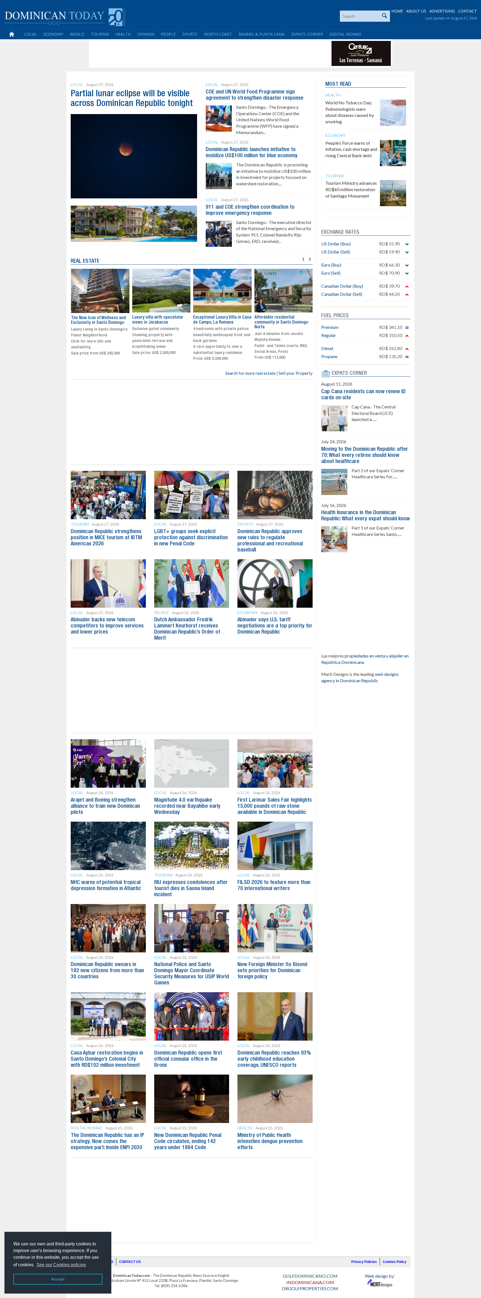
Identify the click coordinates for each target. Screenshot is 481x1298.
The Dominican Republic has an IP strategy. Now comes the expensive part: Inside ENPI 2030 (107, 1141)
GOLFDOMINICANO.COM (310, 1276)
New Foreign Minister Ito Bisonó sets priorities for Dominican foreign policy (272, 970)
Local (30, 34)
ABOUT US (416, 11)
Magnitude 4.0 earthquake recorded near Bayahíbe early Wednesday (187, 806)
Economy (53, 34)
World (77, 34)
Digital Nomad (345, 34)
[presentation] (303, 258)
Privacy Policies (364, 1262)
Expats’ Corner (307, 34)
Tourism (100, 34)
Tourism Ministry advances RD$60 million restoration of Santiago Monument (351, 189)
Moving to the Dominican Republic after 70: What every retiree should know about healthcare (364, 455)
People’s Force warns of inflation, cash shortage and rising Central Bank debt (351, 149)
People (168, 34)
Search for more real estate (250, 373)
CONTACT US (130, 1262)
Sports (189, 34)
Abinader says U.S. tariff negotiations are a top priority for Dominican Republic (274, 626)
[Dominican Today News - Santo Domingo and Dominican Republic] (64, 17)
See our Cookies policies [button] (61, 1264)
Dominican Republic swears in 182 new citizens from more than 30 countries (107, 970)
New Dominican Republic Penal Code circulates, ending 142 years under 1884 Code (187, 1141)
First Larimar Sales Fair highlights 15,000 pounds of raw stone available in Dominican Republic (274, 806)
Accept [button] (58, 1279)
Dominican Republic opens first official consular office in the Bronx (188, 1059)
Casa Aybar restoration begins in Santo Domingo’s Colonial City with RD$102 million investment (107, 1059)
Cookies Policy (394, 1262)
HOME (397, 11)
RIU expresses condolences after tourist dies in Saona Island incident (191, 888)
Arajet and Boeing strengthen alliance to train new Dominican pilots (105, 806)
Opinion (145, 34)
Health (123, 34)
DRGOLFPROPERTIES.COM (310, 1288)
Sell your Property (296, 373)
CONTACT (467, 11)
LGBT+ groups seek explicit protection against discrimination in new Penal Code (191, 537)
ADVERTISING (442, 11)
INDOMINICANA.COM (310, 1282)
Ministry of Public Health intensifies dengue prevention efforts (270, 1141)
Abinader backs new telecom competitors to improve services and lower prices (107, 626)
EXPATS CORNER (349, 373)
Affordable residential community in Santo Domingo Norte (281, 322)
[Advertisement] (191, 53)
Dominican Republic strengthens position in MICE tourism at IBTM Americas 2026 (106, 537)
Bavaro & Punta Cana (261, 34)
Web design (376, 1276)
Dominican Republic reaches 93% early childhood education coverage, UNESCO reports (274, 1059)
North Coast (218, 34)
